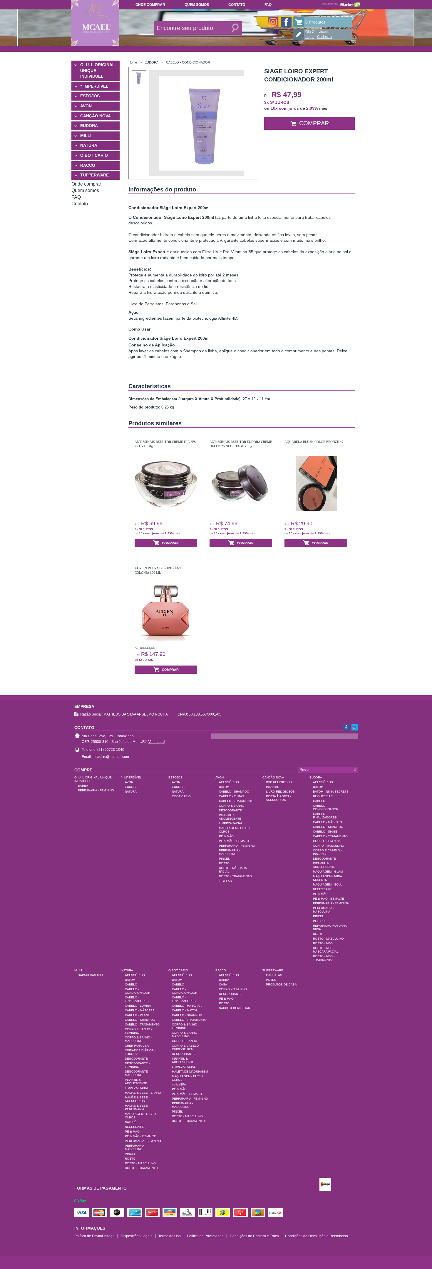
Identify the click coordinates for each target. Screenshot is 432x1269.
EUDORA (89, 125)
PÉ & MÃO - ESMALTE (234, 841)
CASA (223, 984)
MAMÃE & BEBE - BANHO (143, 1092)
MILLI (85, 135)
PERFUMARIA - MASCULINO (229, 852)
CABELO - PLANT (137, 1015)
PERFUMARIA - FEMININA (331, 903)
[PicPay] (80, 1206)
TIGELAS (225, 881)
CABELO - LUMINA (138, 1005)
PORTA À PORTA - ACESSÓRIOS (278, 798)
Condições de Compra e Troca (254, 1236)
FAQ (268, 5)
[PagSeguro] (325, 1185)
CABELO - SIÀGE (325, 831)
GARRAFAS (274, 975)
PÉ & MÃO (226, 836)
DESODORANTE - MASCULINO (137, 1073)
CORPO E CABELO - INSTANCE (327, 852)
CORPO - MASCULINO (328, 845)
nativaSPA (179, 1084)
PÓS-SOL (319, 921)
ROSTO (224, 863)
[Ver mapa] (156, 742)
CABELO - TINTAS (231, 796)
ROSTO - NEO (323, 943)
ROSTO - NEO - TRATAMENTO (323, 958)
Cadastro (324, 37)
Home (132, 62)
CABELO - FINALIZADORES (325, 815)
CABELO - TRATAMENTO (236, 801)
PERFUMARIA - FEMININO (96, 790)
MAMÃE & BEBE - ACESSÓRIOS (137, 1099)
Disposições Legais (136, 1236)
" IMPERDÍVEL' (94, 86)
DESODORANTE (230, 810)
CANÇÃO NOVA (95, 116)
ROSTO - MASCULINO (328, 938)
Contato (236, 5)
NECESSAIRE (322, 889)
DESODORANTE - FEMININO (137, 1065)
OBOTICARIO (181, 796)
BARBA (83, 785)
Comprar (314, 123)
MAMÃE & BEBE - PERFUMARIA (137, 1107)
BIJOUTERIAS (323, 796)
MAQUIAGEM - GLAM (328, 871)
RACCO (87, 165)
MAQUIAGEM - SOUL (327, 884)
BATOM (224, 786)
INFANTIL (272, 786)
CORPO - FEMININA (327, 841)
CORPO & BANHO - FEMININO (138, 1031)
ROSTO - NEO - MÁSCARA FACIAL (326, 949)
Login (309, 37)
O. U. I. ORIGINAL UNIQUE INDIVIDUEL (97, 70)
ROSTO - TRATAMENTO (235, 876)
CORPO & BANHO (231, 805)
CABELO (319, 801)
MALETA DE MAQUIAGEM (190, 1071)
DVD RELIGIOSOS (279, 782)
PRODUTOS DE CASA (281, 984)
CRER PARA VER (137, 1045)
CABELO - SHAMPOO (234, 791)
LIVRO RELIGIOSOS (280, 791)
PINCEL (224, 858)
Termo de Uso (169, 1236)
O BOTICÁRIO (94, 155)
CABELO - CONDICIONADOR (188, 62)
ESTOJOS (90, 96)
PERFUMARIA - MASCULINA (323, 909)
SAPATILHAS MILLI (91, 975)
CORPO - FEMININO (233, 989)
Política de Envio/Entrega (94, 1236)
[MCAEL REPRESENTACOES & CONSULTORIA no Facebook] (286, 22)
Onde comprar (150, 5)
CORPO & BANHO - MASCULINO (138, 1039)
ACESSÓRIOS (229, 782)
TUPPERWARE (94, 175)
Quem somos (197, 5)
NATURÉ (131, 1122)
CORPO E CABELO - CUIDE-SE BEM (186, 1047)
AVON (86, 106)
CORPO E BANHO (184, 1041)
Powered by (341, 4)
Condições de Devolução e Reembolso (316, 1236)
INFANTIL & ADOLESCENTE (230, 816)
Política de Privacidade (205, 1236)
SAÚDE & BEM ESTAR (234, 1008)
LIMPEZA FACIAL (231, 823)
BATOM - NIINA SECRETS (331, 791)
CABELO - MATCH (184, 1010)
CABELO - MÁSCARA (328, 822)
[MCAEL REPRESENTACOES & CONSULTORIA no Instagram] (273, 22)
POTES (271, 979)
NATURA (88, 145)
